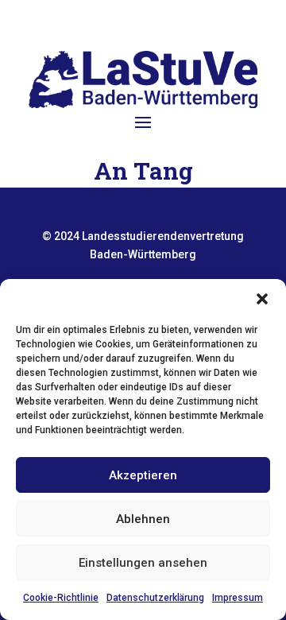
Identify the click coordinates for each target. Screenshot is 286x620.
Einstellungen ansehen (143, 563)
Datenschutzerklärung (155, 597)
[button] (262, 299)
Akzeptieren (143, 475)
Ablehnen (143, 519)
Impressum (237, 597)
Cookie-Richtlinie (61, 597)
